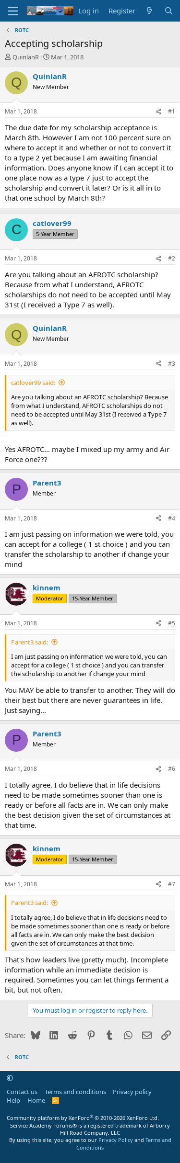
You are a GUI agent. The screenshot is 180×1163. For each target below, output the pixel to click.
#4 (171, 518)
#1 (171, 111)
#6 (171, 769)
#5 (171, 623)
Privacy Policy (115, 1139)
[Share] (158, 111)
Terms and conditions (75, 1091)
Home (36, 1100)
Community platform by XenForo (83, 1117)
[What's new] (149, 11)
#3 (171, 364)
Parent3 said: (29, 642)
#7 (171, 884)
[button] (10, 1078)
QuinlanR (25, 57)
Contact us (22, 1091)
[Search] (168, 11)
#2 (171, 258)
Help (13, 1100)
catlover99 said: (33, 382)
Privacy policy (132, 1091)
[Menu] (13, 11)
